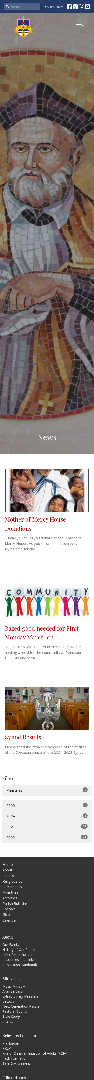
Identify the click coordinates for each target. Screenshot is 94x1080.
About (7, 869)
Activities (9, 898)
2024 (46, 815)
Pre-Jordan (10, 1043)
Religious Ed (12, 881)
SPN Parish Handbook (19, 964)
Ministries (46, 790)
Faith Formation (14, 1058)
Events (8, 875)
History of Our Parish (18, 949)
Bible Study (11, 1016)
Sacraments (12, 886)
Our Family (10, 944)
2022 (46, 837)
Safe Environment (16, 1063)
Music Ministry (13, 986)
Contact (8, 909)
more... (7, 1021)
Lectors (8, 1001)
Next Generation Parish (20, 1006)
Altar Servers (12, 991)
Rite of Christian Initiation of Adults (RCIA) (34, 1053)
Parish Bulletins (15, 903)
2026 (46, 805)
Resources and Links (18, 959)
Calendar (9, 920)
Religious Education (19, 1035)
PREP (6, 1048)
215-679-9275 (53, 7)
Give (6, 914)
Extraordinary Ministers (20, 996)
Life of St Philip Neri (17, 954)
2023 (46, 826)
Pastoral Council (15, 1011)
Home (7, 864)
